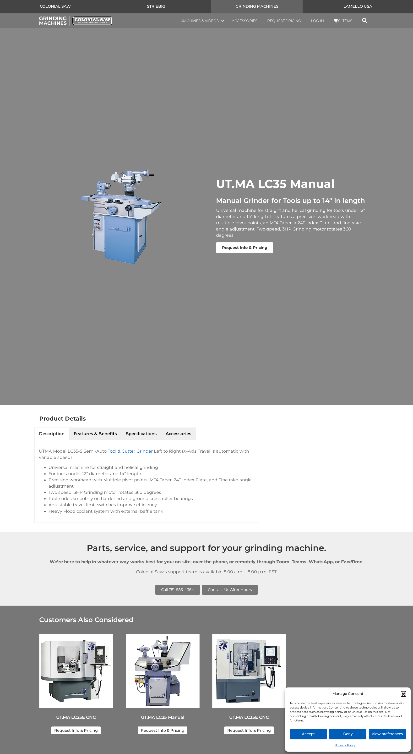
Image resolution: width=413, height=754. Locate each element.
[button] (403, 693)
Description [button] (52, 433)
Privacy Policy (345, 745)
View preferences (387, 733)
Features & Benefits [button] (95, 433)
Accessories (244, 20)
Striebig (156, 6)
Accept (308, 733)
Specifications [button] (141, 433)
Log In (317, 20)
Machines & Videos (200, 20)
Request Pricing (284, 20)
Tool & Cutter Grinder (130, 451)
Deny (348, 733)
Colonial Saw (55, 6)
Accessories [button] (178, 433)
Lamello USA (357, 6)
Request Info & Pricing (244, 247)
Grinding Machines (257, 6)
